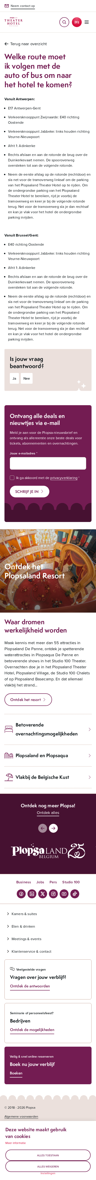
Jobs (40, 882)
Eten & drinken (23, 926)
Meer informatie (15, 1143)
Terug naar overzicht (28, 44)
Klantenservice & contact (31, 951)
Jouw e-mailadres (22, 453)
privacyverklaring (63, 477)
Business (23, 882)
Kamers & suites (24, 913)
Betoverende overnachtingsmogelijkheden (47, 729)
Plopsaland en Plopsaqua (42, 755)
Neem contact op (23, 6)
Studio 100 (71, 882)
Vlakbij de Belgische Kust (42, 777)
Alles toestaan (48, 1155)
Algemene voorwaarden (21, 1116)
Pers (53, 882)
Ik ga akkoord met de (46, 477)
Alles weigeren (48, 1166)
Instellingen (48, 1173)
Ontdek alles (48, 812)
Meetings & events (26, 938)
